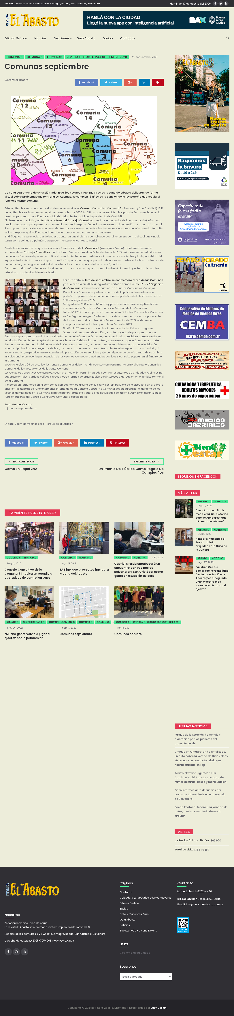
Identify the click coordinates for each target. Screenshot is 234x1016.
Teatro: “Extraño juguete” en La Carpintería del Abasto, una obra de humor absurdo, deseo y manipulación (201, 777)
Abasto (202, 558)
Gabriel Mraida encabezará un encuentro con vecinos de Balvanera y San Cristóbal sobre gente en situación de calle (138, 570)
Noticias (40, 38)
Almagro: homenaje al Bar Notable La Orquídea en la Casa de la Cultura (211, 544)
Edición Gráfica (16, 38)
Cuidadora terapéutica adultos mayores (145, 897)
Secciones (61, 38)
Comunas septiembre (75, 634)
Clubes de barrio (34, 622)
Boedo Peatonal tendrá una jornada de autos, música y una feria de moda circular (201, 811)
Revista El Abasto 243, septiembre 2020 (97, 57)
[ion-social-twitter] (220, 3)
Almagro (12, 622)
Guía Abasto (86, 38)
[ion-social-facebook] (215, 3)
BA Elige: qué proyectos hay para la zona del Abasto (84, 571)
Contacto (127, 38)
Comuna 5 (35, 57)
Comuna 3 (14, 57)
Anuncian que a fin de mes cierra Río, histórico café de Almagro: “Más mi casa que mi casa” (212, 516)
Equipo (108, 38)
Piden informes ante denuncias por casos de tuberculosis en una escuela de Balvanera (200, 794)
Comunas (54, 57)
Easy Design (159, 1008)
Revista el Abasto (17, 80)
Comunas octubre (128, 634)
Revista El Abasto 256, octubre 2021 (156, 622)
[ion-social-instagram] (16, 951)
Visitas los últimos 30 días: (193, 840)
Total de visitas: (185, 849)
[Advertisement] (202, 658)
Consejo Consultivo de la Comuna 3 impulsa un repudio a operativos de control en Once (28, 573)
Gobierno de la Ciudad (135, 953)
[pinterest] (158, 82)
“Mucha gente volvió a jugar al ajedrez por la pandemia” (27, 636)
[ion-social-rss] (226, 3)
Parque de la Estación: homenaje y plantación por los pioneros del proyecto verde (197, 739)
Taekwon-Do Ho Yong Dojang (138, 930)
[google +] (130, 82)
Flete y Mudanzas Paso (134, 914)
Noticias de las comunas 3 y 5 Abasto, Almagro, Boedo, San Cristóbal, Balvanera (52, 3)
